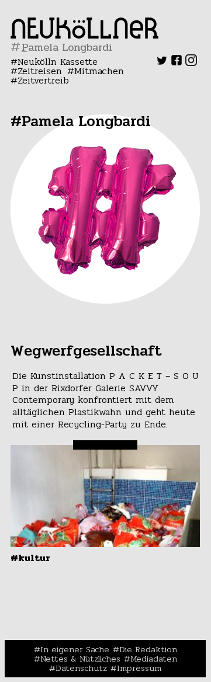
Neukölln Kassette (58, 61)
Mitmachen (99, 71)
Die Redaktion (148, 649)
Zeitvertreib (43, 80)
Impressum (139, 668)
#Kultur (30, 558)
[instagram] (191, 62)
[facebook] (176, 62)
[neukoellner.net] (84, 35)
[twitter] (162, 62)
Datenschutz (81, 668)
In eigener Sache (74, 649)
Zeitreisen (40, 71)
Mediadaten (153, 658)
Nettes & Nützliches (80, 658)
